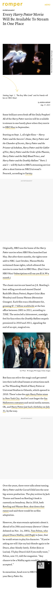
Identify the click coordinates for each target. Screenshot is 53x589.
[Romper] (12, 5)
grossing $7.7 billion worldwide (19, 305)
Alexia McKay (45, 102)
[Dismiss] (48, 563)
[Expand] (40, 563)
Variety (28, 173)
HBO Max (10, 127)
